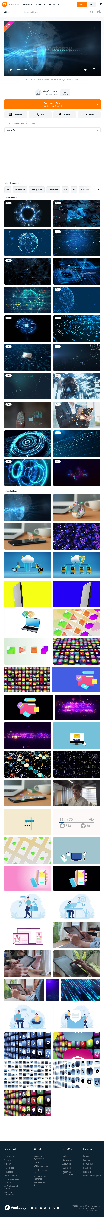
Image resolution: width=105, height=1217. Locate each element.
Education (9, 1170)
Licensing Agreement (38, 1155)
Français (85, 1170)
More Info (11, 129)
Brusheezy (9, 1154)
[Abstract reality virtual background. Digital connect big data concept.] (52, 989)
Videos (39, 4)
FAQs (63, 1154)
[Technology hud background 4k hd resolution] (27, 471)
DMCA (36, 1161)
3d (8, 188)
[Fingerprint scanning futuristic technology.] (27, 414)
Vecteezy (8, 1158)
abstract (85, 188)
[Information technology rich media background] (27, 506)
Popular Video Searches (39, 1185)
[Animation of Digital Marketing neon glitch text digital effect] (77, 706)
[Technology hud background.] (27, 212)
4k (74, 188)
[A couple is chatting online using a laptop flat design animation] (27, 1016)
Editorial (53, 4)
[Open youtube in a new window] (58, 1207)
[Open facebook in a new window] (32, 1207)
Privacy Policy (93, 1207)
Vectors (12, 4)
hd (65, 188)
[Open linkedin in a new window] (41, 1207)
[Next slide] (94, 188)
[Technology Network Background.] (76, 442)
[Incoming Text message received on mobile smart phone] (27, 535)
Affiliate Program (37, 1166)
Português (86, 1162)
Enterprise (9, 1166)
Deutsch (85, 1166)
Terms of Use (80, 1207)
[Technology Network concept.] (27, 241)
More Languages (89, 1174)
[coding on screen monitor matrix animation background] (80, 989)
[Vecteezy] (4, 4)
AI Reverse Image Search (10, 1179)
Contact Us (66, 1158)
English (84, 1154)
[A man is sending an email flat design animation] (27, 905)
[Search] (91, 12)
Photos (26, 4)
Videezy (7, 1162)
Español (84, 1158)
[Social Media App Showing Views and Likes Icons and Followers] (76, 820)
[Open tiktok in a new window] (49, 1207)
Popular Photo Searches (39, 1178)
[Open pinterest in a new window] (45, 1207)
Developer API (10, 1174)
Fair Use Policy (90, 1209)
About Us (65, 1162)
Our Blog (65, 1166)
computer (53, 188)
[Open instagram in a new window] (36, 1207)
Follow (65, 94)
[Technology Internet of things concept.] (76, 356)
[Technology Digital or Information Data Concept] (27, 385)
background (36, 188)
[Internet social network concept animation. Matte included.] (27, 621)
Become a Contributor (66, 1171)
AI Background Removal (11, 1185)
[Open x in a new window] (54, 1207)
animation (20, 188)
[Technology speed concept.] (76, 327)
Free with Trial (53, 104)
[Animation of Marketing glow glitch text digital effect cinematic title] (27, 734)
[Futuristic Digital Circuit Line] (76, 471)
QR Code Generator (9, 1192)
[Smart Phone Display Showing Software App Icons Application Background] (76, 650)
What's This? (30, 124)
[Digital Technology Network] (76, 299)
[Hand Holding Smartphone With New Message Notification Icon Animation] (27, 877)
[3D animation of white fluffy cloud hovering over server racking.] (76, 564)
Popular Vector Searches (39, 1172)
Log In (92, 4)
